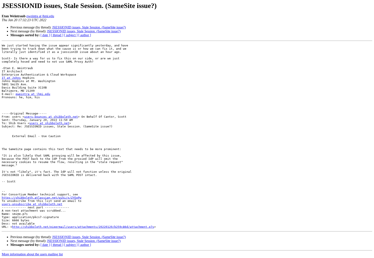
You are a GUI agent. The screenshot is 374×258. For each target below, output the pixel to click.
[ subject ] (70, 35)
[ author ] (84, 35)
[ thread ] (57, 35)
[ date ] (45, 35)
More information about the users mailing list (32, 254)
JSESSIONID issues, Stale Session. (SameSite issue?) (89, 27)
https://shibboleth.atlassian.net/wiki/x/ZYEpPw (41, 197)
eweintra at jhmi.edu (40, 16)
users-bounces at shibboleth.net (51, 116)
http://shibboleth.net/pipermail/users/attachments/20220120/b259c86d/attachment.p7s (83, 226)
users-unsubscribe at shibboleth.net (32, 204)
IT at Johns (11, 77)
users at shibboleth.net (49, 123)
